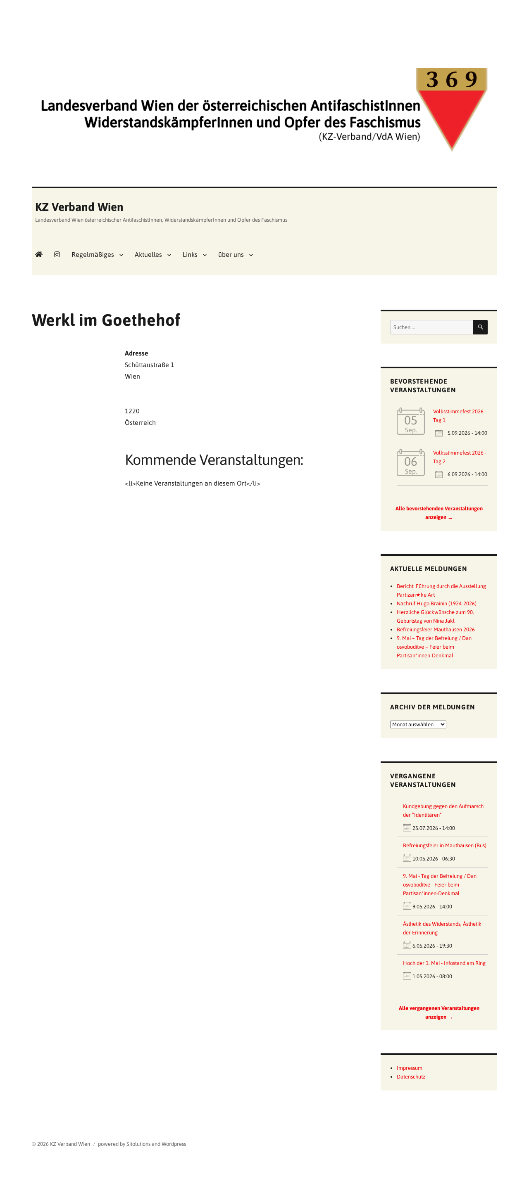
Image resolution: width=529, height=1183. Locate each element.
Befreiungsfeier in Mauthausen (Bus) (444, 845)
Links (190, 254)
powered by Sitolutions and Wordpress (142, 1144)
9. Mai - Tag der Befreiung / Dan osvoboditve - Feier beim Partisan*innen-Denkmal (440, 884)
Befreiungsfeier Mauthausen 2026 (436, 629)
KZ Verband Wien (79, 206)
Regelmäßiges (92, 254)
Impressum (409, 1068)
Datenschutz (411, 1077)
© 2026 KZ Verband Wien (61, 1144)
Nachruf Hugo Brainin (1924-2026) (437, 603)
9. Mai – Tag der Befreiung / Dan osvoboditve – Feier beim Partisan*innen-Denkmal (434, 647)
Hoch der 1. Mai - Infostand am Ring (444, 963)
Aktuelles (148, 254)
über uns (231, 254)
